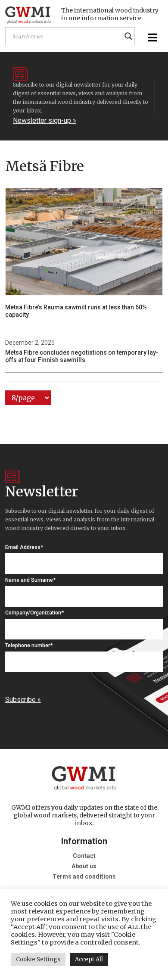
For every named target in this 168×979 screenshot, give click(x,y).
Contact (84, 855)
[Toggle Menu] (152, 38)
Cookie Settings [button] (38, 959)
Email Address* (24, 547)
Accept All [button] (89, 959)
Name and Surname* (30, 580)
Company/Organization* (34, 613)
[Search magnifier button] (128, 36)
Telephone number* (29, 645)
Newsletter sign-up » (44, 120)
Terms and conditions (84, 876)
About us (84, 866)
